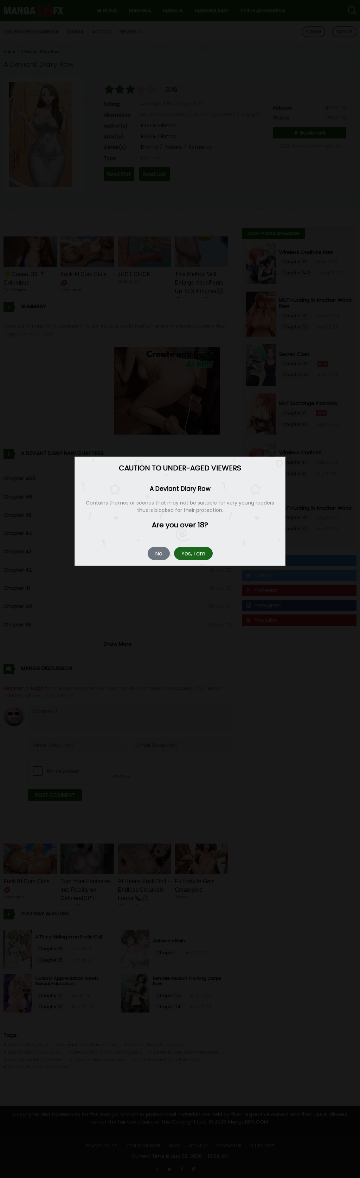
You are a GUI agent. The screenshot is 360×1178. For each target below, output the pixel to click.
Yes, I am (193, 553)
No (158, 553)
